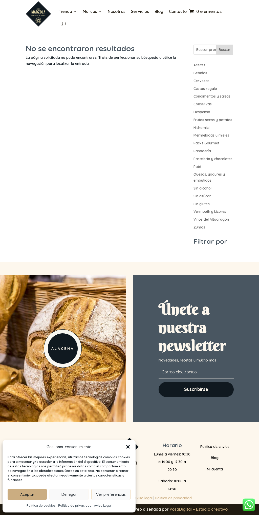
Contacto (178, 11)
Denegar (69, 494)
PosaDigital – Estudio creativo (199, 509)
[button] (128, 446)
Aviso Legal (103, 505)
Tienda (65, 11)
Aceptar (27, 494)
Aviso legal (143, 498)
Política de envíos (214, 446)
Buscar (224, 49)
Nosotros (116, 11)
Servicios (140, 11)
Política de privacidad (75, 505)
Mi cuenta (215, 469)
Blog (159, 11)
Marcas (90, 11)
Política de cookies (41, 505)
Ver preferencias (111, 494)
